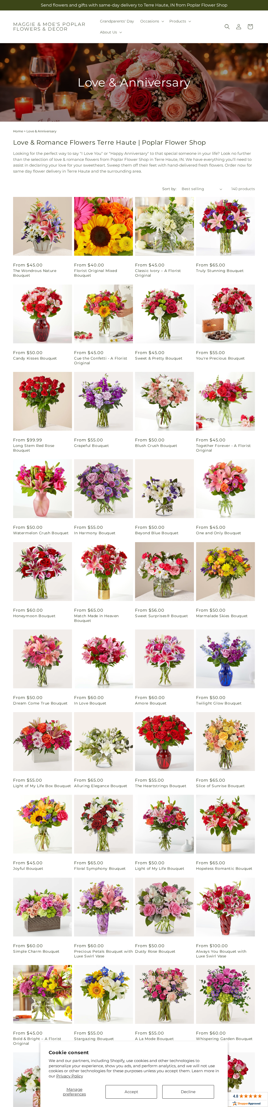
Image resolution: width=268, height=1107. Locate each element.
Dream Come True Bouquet (40, 703)
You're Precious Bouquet (220, 358)
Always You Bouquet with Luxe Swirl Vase (221, 953)
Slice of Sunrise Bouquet (220, 786)
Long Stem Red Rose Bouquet (33, 448)
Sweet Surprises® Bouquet (161, 616)
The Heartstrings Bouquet (160, 786)
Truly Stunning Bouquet (220, 270)
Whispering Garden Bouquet (224, 1038)
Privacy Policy (69, 1076)
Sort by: (169, 188)
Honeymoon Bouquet (34, 616)
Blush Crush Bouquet (156, 445)
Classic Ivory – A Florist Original (158, 273)
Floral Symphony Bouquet (100, 868)
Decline (188, 1091)
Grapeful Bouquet (91, 445)
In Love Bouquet (90, 703)
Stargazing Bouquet (94, 1038)
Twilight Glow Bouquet (219, 703)
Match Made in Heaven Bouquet (96, 618)
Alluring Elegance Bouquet (100, 786)
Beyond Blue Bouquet (156, 533)
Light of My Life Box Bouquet (42, 786)
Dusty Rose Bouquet (155, 951)
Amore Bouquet (151, 703)
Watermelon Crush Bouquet (41, 533)
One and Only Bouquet (218, 533)
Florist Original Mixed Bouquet (95, 273)
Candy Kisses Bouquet (35, 358)
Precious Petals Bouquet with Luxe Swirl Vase (103, 953)
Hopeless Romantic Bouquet (224, 868)
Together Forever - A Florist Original (223, 448)
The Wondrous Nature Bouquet (34, 273)
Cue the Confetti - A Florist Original (100, 360)
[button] (151, 21)
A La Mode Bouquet (154, 1038)
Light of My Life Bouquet (159, 868)
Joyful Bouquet (28, 868)
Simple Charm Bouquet (36, 951)
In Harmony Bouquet (95, 533)
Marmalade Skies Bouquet (222, 616)
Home (18, 131)
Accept (131, 1091)
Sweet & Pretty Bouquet (158, 358)
